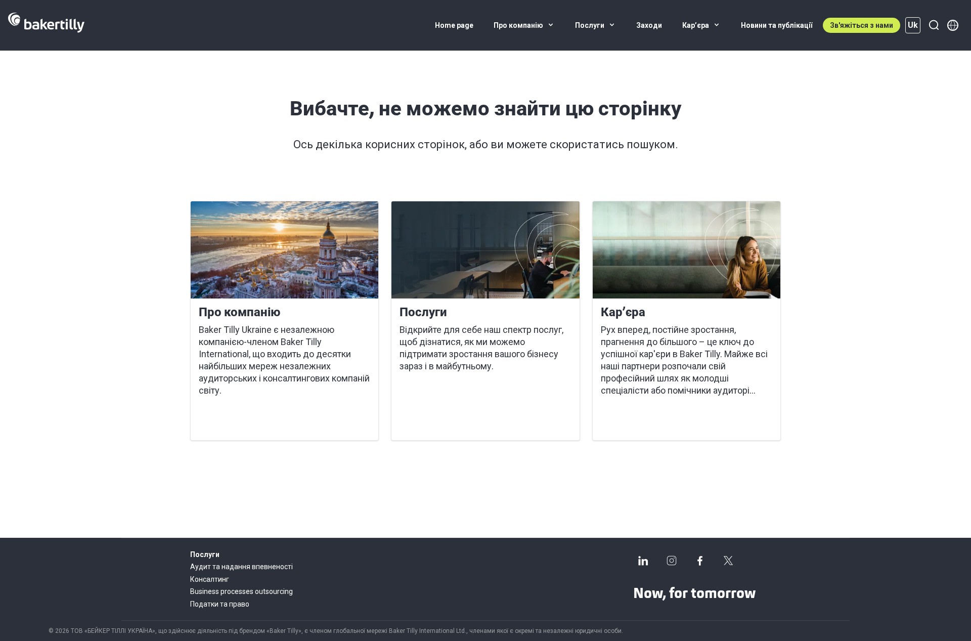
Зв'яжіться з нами (861, 25)
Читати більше (234, 420)
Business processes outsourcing (241, 591)
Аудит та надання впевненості (241, 567)
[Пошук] (933, 25)
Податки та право (219, 604)
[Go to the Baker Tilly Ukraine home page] (46, 25)
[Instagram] (671, 560)
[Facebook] (700, 560)
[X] (728, 560)
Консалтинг (209, 579)
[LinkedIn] (643, 560)
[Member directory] (953, 25)
